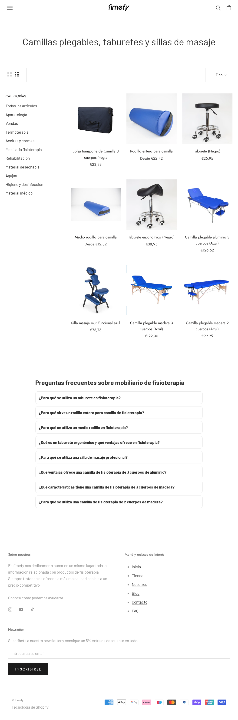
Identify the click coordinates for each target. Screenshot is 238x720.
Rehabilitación (18, 158)
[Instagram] (10, 609)
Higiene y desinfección (24, 184)
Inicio (136, 566)
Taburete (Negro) (207, 151)
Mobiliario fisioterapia (24, 149)
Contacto (139, 602)
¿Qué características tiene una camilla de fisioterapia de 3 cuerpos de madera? (107, 487)
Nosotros (139, 584)
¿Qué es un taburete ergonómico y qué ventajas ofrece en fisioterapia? (99, 442)
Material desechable (23, 167)
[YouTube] (21, 609)
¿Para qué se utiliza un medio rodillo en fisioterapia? (83, 427)
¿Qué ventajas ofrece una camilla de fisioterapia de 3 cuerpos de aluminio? (102, 472)
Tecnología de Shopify (30, 707)
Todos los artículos (21, 105)
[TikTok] (32, 609)
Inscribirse (28, 669)
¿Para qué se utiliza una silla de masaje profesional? (83, 457)
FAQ (135, 610)
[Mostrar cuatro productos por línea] (17, 74)
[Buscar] (218, 7)
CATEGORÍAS (16, 96)
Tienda (137, 575)
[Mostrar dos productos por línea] (9, 74)
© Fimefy (17, 700)
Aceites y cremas (20, 140)
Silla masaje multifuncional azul (95, 323)
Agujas (11, 175)
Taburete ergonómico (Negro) (151, 237)
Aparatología (16, 114)
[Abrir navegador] (10, 7)
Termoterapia (17, 132)
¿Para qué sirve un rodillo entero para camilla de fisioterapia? (91, 412)
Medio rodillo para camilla (96, 237)
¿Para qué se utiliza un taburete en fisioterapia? (80, 397)
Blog (135, 593)
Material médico (19, 193)
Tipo (220, 74)
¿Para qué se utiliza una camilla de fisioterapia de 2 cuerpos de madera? (101, 501)
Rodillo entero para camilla (151, 151)
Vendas (12, 123)
